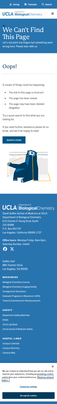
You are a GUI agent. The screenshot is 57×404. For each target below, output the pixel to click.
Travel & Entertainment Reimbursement (21, 300)
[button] (30, 4)
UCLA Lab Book (10, 324)
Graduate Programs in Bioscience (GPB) (21, 295)
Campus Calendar (11, 343)
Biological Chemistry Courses (16, 282)
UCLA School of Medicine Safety (18, 329)
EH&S (5, 319)
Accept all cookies (28, 395)
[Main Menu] (52, 13)
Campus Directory (11, 348)
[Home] (4, 25)
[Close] (52, 366)
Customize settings (28, 386)
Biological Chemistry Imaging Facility (20, 286)
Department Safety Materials (16, 315)
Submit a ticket (14, 139)
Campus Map (9, 352)
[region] (28, 382)
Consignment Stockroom (14, 291)
